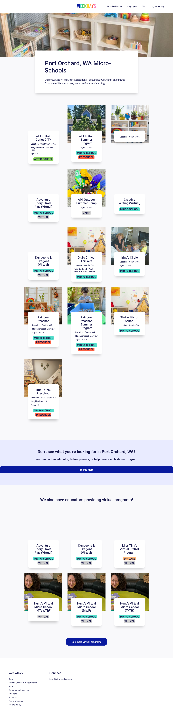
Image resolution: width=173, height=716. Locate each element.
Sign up (161, 6)
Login (153, 6)
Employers (132, 6)
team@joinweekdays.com (60, 679)
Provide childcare (114, 6)
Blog (11, 679)
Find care (13, 694)
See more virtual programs (86, 641)
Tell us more (86, 469)
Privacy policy (15, 705)
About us (13, 697)
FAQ (144, 6)
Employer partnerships (19, 690)
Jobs (11, 686)
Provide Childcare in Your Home (23, 683)
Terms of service (16, 701)
